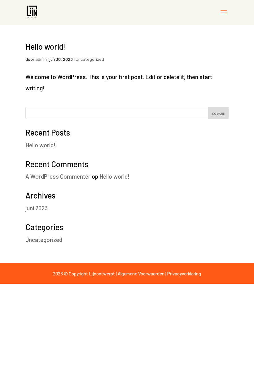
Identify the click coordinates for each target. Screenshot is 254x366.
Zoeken (218, 113)
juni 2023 (36, 208)
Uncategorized (90, 59)
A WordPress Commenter (57, 176)
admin (41, 59)
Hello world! (45, 46)
